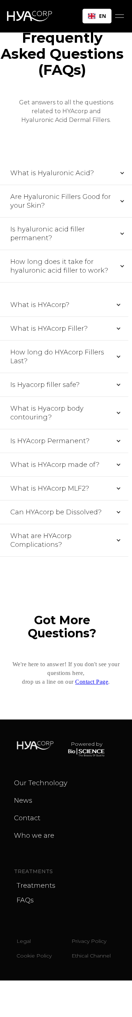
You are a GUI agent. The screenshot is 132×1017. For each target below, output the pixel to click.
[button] (119, 16)
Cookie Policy (34, 955)
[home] (32, 16)
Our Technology (40, 783)
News (23, 801)
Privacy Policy (89, 941)
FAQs (25, 900)
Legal (23, 941)
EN (102, 15)
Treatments (35, 886)
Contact (27, 818)
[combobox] (96, 16)
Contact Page (91, 682)
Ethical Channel (91, 955)
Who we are (34, 836)
